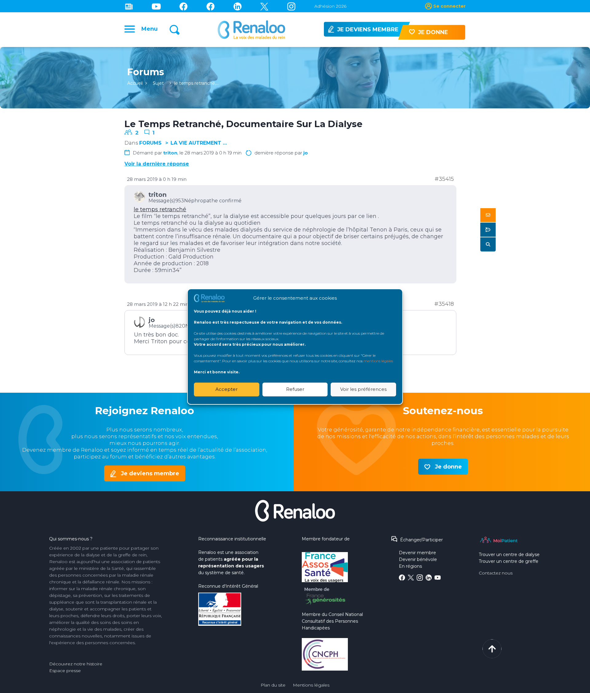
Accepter (226, 389)
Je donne (448, 466)
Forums (150, 143)
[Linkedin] (238, 6)
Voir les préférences (363, 389)
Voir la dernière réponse (156, 164)
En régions (410, 566)
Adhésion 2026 (330, 6)
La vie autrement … (199, 143)
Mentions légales (311, 685)
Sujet (158, 83)
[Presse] (129, 6)
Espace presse (65, 670)
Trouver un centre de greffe (508, 561)
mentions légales (378, 360)
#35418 (444, 304)
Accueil (135, 83)
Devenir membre (417, 552)
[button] (488, 215)
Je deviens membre (150, 473)
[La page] (183, 6)
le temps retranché (160, 209)
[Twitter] (264, 6)
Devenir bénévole (418, 559)
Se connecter (449, 6)
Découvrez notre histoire (75, 664)
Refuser (295, 389)
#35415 (444, 179)
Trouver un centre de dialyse (509, 554)
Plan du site (273, 685)
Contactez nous (496, 573)
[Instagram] (291, 6)
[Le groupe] (210, 6)
